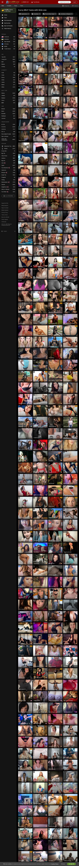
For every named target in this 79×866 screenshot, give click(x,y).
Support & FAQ (5, 203)
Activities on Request (66, 14)
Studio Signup (5, 219)
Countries (36, 14)
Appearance (24, 14)
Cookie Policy (54, 864)
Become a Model (5, 217)
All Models (4, 221)
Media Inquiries (5, 210)
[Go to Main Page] (12, 2)
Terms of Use (5, 214)
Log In (74, 2)
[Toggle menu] (2, 2)
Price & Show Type (49, 14)
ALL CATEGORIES (9, 195)
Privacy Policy (5, 212)
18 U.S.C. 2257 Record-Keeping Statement (7, 225)
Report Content (5, 207)
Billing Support (5, 205)
